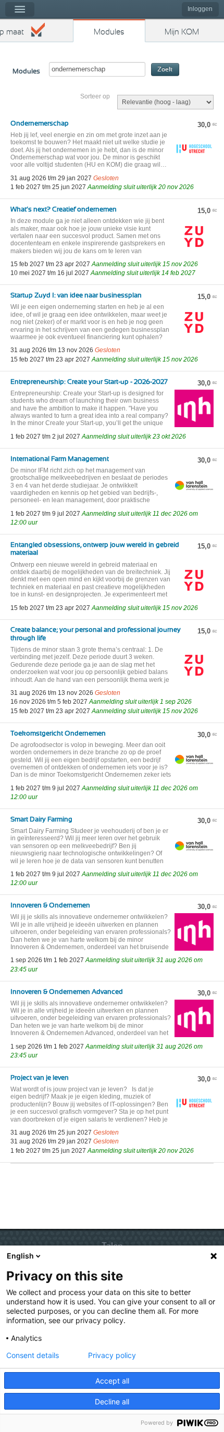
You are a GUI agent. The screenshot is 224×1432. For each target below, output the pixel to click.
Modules (109, 32)
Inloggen (200, 9)
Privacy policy (112, 1355)
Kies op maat (12, 32)
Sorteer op (95, 96)
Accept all (112, 1380)
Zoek (164, 69)
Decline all (112, 1401)
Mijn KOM (182, 32)
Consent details (32, 1355)
